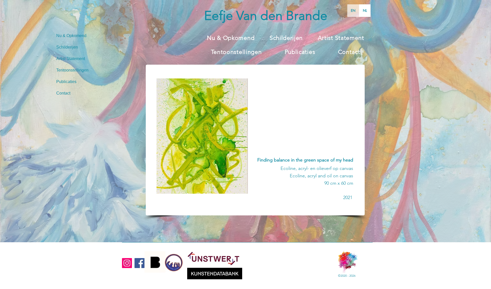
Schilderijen (67, 47)
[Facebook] (139, 263)
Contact (63, 93)
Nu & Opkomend (71, 35)
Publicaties (66, 81)
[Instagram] (127, 263)
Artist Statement (70, 58)
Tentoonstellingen (72, 70)
